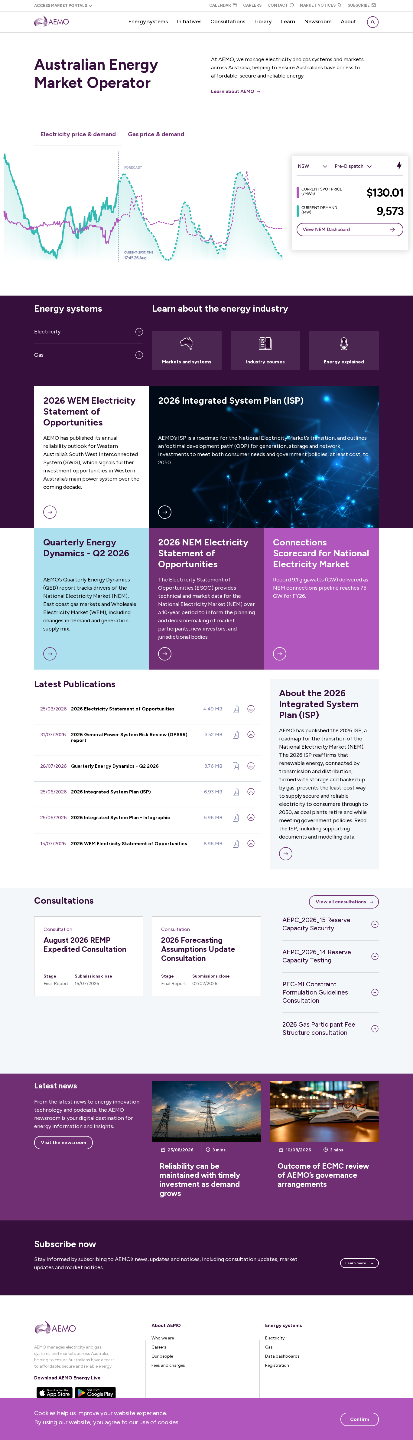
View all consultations (341, 902)
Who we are (162, 1338)
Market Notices (318, 5)
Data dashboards (282, 1356)
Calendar (220, 5)
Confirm (359, 1419)
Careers (252, 5)
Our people (162, 1356)
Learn (288, 21)
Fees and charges (168, 1365)
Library (263, 21)
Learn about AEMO (232, 91)
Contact (278, 5)
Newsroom (318, 21)
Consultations (227, 21)
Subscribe (359, 5)
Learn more (355, 1263)
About (348, 21)
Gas (39, 355)
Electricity (47, 331)
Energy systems (148, 21)
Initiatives (189, 21)
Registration (277, 1365)
